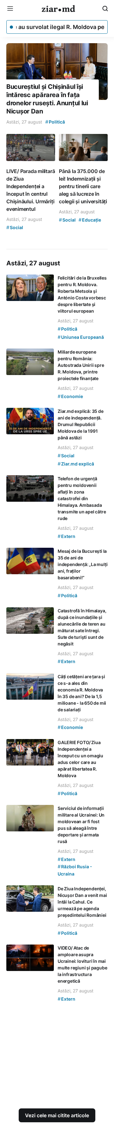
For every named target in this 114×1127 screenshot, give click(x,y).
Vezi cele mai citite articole (57, 1115)
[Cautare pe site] (105, 8)
